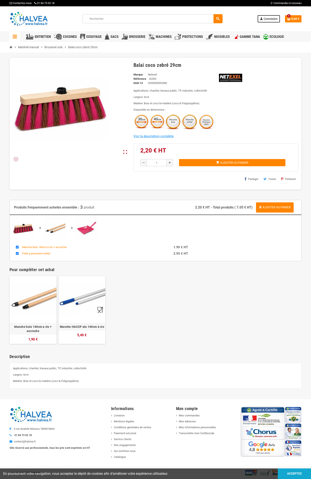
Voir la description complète (153, 136)
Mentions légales (124, 421)
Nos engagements (125, 445)
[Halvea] (29, 18)
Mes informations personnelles (197, 427)
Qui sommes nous (125, 451)
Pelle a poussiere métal (36, 253)
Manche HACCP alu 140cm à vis (82, 326)
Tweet (272, 179)
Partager (253, 179)
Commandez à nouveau (285, 3)
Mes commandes (189, 415)
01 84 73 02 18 (45, 3)
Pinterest (290, 179)
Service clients (122, 439)
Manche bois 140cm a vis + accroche (44, 247)
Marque (138, 74)
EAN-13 (138, 83)
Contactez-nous (22, 3)
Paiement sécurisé (125, 433)
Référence (139, 78)
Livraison (119, 415)
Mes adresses (187, 421)
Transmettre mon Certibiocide (196, 433)
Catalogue (120, 456)
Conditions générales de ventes (132, 427)
